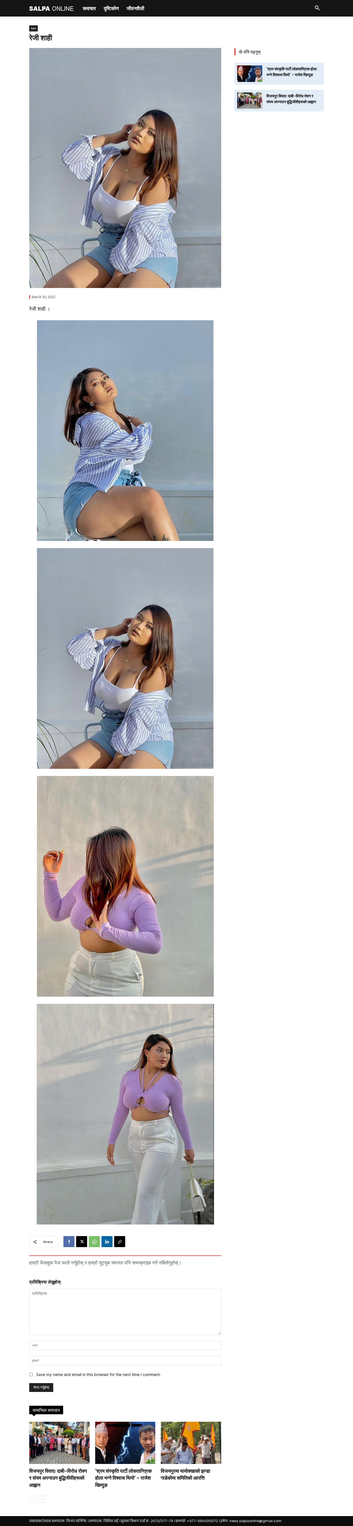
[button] (317, 8)
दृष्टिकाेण (111, 8)
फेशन (33, 28)
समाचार (89, 8)
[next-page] (41, 1499)
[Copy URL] (119, 1241)
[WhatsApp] (94, 1241)
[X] (81, 1241)
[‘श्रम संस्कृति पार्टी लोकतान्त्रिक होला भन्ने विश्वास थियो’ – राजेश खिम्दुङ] (125, 1443)
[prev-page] (32, 1499)
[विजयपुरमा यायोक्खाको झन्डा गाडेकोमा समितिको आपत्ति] (191, 1443)
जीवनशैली (135, 8)
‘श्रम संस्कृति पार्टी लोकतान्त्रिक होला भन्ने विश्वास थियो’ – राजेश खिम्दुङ (123, 1478)
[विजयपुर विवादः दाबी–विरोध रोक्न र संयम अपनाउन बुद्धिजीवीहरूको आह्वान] (59, 1443)
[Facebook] (68, 1241)
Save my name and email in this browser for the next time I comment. (98, 1374)
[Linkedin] (107, 1241)
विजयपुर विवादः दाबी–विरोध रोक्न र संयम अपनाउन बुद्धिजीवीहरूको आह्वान (58, 1478)
